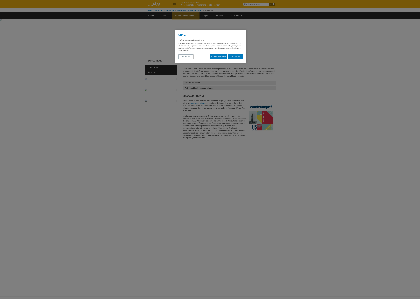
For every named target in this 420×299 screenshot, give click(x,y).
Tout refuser (236, 56)
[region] (210, 46)
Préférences (186, 56)
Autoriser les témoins (218, 56)
